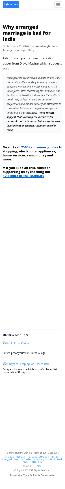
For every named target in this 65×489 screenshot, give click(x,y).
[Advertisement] (32, 217)
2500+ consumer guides (39, 147)
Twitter (38, 465)
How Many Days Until (44, 459)
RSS (31, 465)
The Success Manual (37, 457)
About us (9, 457)
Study (31, 50)
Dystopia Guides (22, 459)
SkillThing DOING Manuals (23, 176)
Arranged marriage (14, 50)
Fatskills (54, 457)
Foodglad (7, 459)
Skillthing (20, 457)
